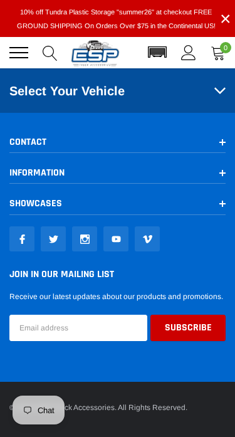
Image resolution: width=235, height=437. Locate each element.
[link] (21, 238)
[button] (157, 52)
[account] (188, 52)
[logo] (95, 52)
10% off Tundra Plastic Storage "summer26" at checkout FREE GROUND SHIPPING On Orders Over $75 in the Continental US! (116, 18)
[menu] (18, 52)
